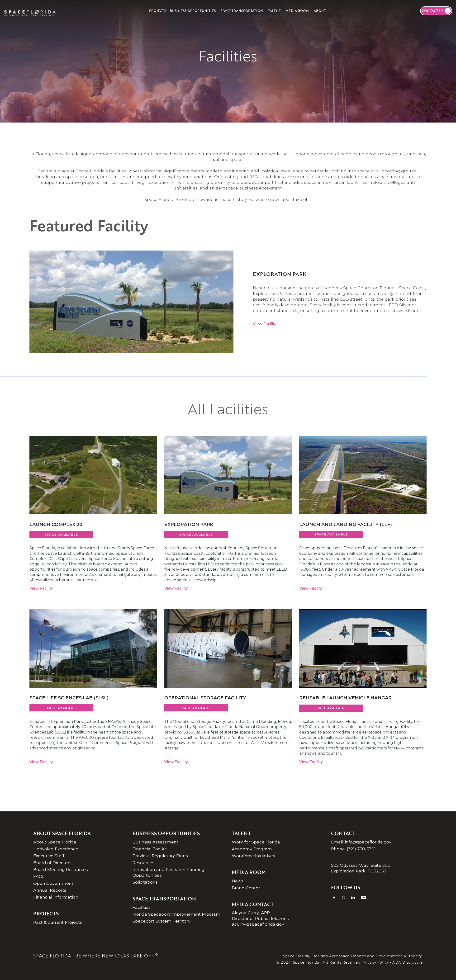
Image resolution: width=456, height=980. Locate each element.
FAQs (38, 876)
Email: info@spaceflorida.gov (361, 841)
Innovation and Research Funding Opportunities (168, 872)
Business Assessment (155, 841)
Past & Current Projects (57, 922)
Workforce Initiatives (253, 855)
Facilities (142, 907)
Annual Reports (49, 890)
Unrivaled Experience (55, 848)
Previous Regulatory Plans (160, 855)
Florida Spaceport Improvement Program (176, 914)
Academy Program (252, 848)
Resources (143, 862)
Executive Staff (48, 855)
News (237, 880)
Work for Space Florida (256, 841)
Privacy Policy (375, 962)
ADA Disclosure (407, 962)
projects (157, 10)
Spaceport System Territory (161, 920)
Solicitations (145, 882)
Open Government (53, 883)
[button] (193, 10)
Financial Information (55, 897)
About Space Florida (54, 841)
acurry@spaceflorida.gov (258, 924)
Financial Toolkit (150, 848)
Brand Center (246, 887)
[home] (30, 10)
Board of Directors (52, 862)
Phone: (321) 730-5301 (353, 848)
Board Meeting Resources (60, 869)
